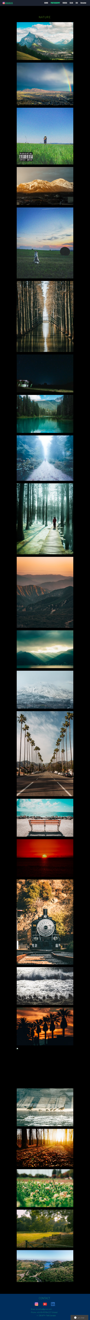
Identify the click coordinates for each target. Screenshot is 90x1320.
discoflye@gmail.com (44, 1308)
